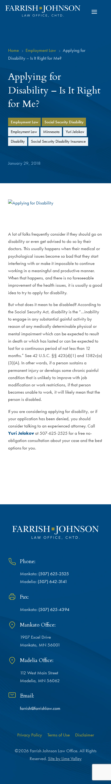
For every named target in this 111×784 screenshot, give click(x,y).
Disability (18, 141)
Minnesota (51, 131)
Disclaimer (84, 735)
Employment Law (24, 121)
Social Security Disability (64, 121)
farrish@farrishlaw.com (40, 708)
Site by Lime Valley (65, 758)
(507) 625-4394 (54, 609)
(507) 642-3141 (52, 581)
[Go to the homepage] (42, 11)
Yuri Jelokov (75, 131)
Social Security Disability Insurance (58, 141)
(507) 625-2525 (54, 574)
